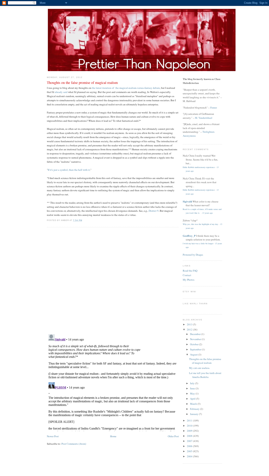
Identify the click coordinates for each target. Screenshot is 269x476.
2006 (190, 446)
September (196, 349)
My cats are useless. (199, 368)
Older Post (173, 436)
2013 (190, 324)
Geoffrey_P (189, 236)
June (193, 388)
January (194, 414)
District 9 (154, 210)
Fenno (213, 107)
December (195, 334)
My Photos (188, 279)
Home (113, 436)
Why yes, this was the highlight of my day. (200, 224)
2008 (190, 436)
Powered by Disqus (193, 254)
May (193, 393)
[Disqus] (113, 280)
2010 (190, 425)
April (193, 398)
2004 (190, 456)
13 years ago (207, 213)
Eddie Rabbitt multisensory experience (199, 167)
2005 (190, 451)
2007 (190, 441)
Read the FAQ (190, 270)
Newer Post (53, 436)
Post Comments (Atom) (73, 443)
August (194, 354)
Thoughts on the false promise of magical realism (82, 82)
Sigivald (187, 201)
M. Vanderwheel (203, 118)
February (195, 409)
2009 (190, 430)
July (192, 383)
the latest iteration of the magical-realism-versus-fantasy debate (126, 88)
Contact (187, 275)
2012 (190, 329)
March (194, 403)
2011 (190, 420)
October (194, 344)
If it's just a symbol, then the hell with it (69, 170)
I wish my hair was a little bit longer (198, 243)
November (196, 339)
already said (61, 92)
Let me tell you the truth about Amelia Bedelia (205, 375)
